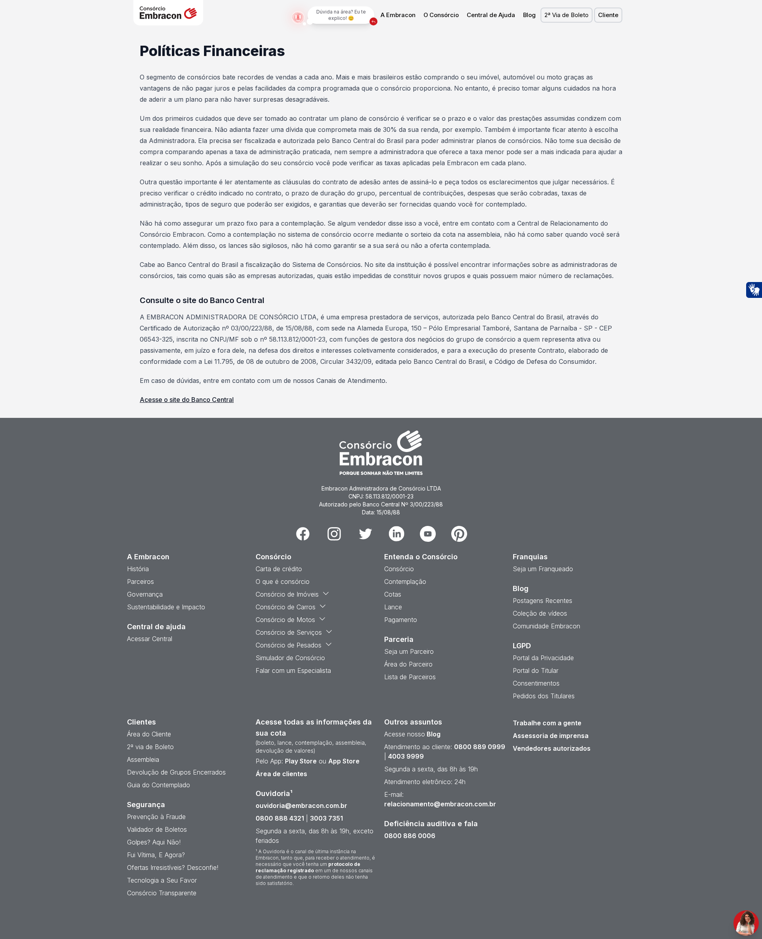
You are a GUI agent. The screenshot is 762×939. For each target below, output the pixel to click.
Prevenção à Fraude (156, 817)
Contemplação (405, 581)
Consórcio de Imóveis (287, 594)
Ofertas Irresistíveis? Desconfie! (172, 867)
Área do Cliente (149, 734)
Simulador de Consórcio (290, 658)
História (138, 569)
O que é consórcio (283, 581)
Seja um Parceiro (409, 651)
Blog (529, 15)
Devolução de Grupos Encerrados (176, 772)
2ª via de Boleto (150, 747)
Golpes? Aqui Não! (154, 842)
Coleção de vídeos (540, 613)
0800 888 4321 (280, 818)
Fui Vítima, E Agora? (156, 855)
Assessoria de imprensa (551, 736)
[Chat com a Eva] (746, 923)
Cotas (392, 594)
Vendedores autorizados (552, 748)
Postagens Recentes (542, 601)
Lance (393, 607)
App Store (344, 761)
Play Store (301, 761)
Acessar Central (149, 639)
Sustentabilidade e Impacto (166, 607)
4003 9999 (406, 756)
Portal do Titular (535, 670)
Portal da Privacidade (543, 658)
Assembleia (143, 759)
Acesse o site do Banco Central (187, 400)
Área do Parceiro (408, 664)
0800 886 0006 (409, 836)
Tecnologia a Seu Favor (162, 880)
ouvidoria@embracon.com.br (301, 806)
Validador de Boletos (157, 829)
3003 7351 (326, 818)
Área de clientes (281, 774)
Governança (145, 594)
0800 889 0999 (479, 747)
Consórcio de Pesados (288, 645)
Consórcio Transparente (161, 893)
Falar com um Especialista (293, 670)
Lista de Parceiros (410, 677)
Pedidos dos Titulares (544, 696)
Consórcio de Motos (285, 620)
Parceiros (140, 581)
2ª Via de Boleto (567, 15)
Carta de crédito (279, 569)
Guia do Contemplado (158, 785)
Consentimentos (536, 683)
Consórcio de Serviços (289, 632)
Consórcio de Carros (286, 607)
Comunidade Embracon (546, 626)
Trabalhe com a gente (547, 723)
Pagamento (400, 620)
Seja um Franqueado (543, 569)
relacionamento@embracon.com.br (440, 804)
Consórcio (399, 569)
